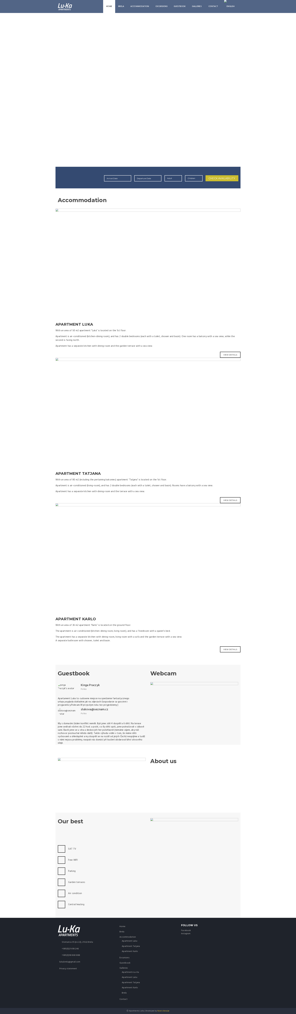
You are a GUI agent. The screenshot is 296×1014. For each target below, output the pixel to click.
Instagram (185, 933)
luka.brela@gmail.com (69, 962)
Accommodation (139, 6)
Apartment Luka (129, 941)
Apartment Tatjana (131, 946)
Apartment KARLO (76, 619)
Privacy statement (68, 968)
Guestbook (180, 6)
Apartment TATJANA (78, 473)
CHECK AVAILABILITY (222, 178)
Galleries (197, 6)
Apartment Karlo (130, 951)
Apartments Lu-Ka (130, 972)
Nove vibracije (163, 1010)
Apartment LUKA (74, 324)
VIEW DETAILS (230, 649)
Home (109, 6)
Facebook (186, 930)
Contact (213, 6)
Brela (121, 6)
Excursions (162, 6)
